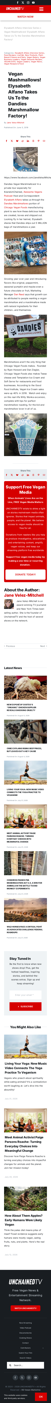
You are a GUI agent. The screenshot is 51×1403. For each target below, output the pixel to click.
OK (41, 1396)
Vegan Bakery (33, 57)
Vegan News (36, 61)
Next (42, 646)
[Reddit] (22, 141)
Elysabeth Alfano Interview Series (21, 28)
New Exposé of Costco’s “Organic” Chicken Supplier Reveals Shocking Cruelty (21, 707)
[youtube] (33, 2)
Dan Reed (19, 294)
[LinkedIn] (28, 141)
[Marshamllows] (25, 148)
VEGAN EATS (10, 61)
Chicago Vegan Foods (15, 207)
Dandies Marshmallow (15, 203)
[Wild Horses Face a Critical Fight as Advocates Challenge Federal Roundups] (25, 899)
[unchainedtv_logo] (26, 1279)
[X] (11, 141)
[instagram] (28, 2)
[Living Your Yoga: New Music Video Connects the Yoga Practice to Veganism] (25, 762)
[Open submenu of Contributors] (43, 1348)
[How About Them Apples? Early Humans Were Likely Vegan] (25, 1188)
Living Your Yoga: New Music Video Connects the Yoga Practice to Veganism (25, 792)
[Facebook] (6, 141)
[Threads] (33, 141)
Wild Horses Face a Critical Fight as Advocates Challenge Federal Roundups (25, 930)
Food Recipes (10, 55)
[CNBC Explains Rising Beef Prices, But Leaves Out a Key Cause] (25, 721)
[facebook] (15, 1377)
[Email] (44, 141)
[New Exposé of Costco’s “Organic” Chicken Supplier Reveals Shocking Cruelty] (25, 677)
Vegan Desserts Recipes (31, 59)
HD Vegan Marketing (31, 1390)
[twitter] (23, 2)
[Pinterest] (38, 141)
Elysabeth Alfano (13, 199)
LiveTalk (20, 55)
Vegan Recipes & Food (14, 64)
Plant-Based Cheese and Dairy (24, 56)
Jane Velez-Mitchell (15, 122)
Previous (10, 646)
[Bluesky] (17, 141)
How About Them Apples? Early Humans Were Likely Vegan (24, 1220)
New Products (31, 55)
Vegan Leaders (23, 61)
